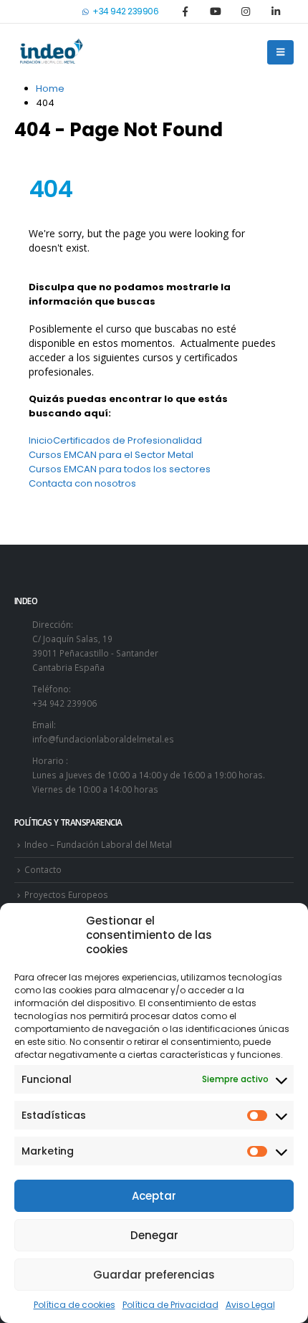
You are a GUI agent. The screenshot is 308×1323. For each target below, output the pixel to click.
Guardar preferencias (154, 1274)
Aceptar (154, 1195)
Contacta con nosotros (82, 483)
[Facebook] (185, 11)
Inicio (41, 440)
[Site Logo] (50, 52)
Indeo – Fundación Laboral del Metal (98, 844)
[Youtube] (216, 11)
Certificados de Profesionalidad (127, 440)
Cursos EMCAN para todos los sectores (120, 469)
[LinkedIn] (276, 11)
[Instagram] (246, 11)
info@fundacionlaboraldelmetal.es (103, 739)
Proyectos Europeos (66, 894)
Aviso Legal (250, 1305)
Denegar (154, 1235)
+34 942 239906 (125, 11)
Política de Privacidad (170, 1305)
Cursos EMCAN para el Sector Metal (111, 455)
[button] (280, 52)
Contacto (43, 869)
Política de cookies (74, 1305)
